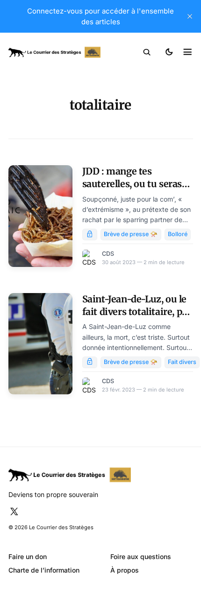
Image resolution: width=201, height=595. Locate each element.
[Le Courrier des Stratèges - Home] (54, 52)
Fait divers (182, 361)
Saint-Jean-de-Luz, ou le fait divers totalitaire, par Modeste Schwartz (136, 312)
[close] (189, 16)
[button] (147, 52)
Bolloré (177, 234)
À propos (124, 570)
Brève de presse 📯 (131, 234)
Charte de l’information (43, 570)
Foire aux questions (140, 556)
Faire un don (27, 556)
